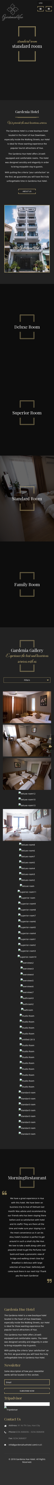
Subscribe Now (27, 1391)
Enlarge (27, 707)
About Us (27, 191)
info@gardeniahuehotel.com (22, 1444)
